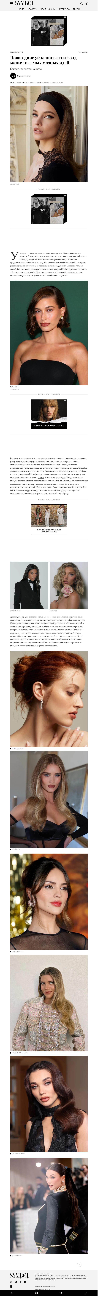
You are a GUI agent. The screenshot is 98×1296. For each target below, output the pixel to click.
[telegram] (20, 1282)
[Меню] (11, 3)
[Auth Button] (86, 3)
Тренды (20, 52)
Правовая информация (42, 1289)
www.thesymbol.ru (51, 1279)
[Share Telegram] (60, 1293)
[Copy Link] (84, 1293)
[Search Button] (81, 3)
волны (41, 477)
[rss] (11, 1282)
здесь (78, 474)
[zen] (25, 1282)
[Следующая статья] (49, 1264)
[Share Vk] (12, 1293)
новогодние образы (32, 82)
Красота (13, 52)
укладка (60, 82)
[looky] (11, 1286)
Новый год (19, 82)
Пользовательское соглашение (45, 1286)
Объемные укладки (48, 82)
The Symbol (24, 3)
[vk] (16, 1282)
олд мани (60, 266)
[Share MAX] (36, 1293)
